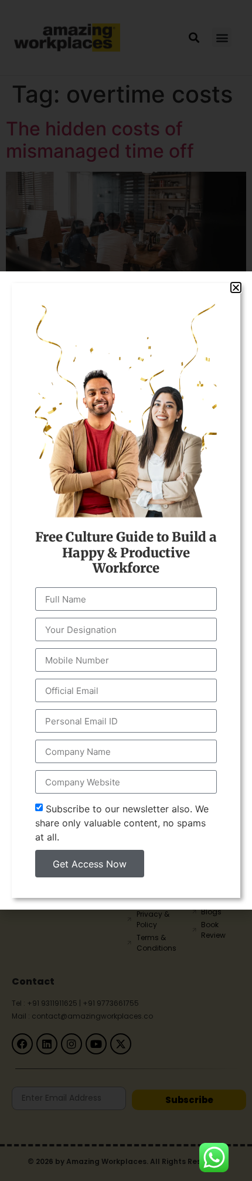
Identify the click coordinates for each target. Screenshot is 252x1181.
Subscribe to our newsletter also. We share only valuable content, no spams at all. (122, 823)
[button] (235, 287)
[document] (126, 590)
